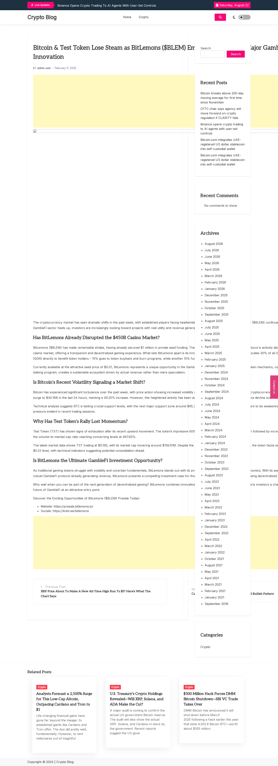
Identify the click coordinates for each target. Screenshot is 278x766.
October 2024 (215, 385)
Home (127, 17)
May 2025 (212, 340)
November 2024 (216, 379)
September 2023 (216, 469)
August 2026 (214, 244)
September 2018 (216, 604)
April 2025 (212, 346)
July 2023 (212, 482)
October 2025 (214, 308)
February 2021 (215, 591)
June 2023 (212, 488)
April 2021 (212, 578)
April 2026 (212, 269)
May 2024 (212, 417)
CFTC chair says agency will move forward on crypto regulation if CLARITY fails (220, 113)
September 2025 (216, 314)
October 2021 (214, 559)
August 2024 (214, 398)
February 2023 (215, 514)
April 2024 (212, 424)
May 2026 (212, 263)
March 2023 (213, 507)
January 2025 (215, 366)
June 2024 (212, 411)
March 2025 (213, 353)
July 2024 (212, 404)
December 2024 (216, 372)
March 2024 (213, 430)
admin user (44, 68)
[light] (239, 17)
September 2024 (217, 391)
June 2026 (212, 256)
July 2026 (212, 250)
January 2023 (215, 520)
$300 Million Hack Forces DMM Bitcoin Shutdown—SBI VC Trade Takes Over (211, 699)
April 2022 (212, 539)
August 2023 (214, 475)
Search (205, 48)
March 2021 (213, 584)
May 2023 (212, 494)
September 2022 (216, 533)
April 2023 (212, 501)
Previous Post (55, 587)
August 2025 (214, 321)
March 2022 (213, 546)
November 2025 (216, 301)
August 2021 (213, 565)
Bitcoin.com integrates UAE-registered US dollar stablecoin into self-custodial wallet (222, 144)
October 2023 (214, 462)
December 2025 (216, 295)
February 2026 (215, 282)
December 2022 (216, 527)
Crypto (143, 17)
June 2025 (212, 334)
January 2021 (214, 597)
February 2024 (215, 436)
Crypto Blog (42, 17)
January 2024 (215, 443)
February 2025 (215, 359)
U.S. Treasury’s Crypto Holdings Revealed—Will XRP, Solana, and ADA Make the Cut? (136, 699)
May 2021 (211, 572)
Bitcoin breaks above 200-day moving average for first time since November (222, 97)
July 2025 (212, 327)
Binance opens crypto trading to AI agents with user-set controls (106, 5)
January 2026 (215, 289)
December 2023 (216, 449)
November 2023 (216, 456)
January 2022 (215, 552)
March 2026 (213, 276)
